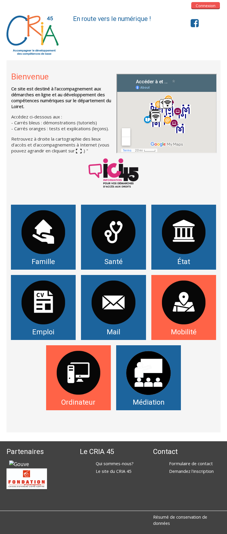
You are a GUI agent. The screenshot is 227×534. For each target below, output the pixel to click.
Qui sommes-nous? (115, 463)
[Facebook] (193, 23)
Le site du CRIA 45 (113, 471)
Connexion (205, 5)
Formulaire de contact (191, 463)
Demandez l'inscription (191, 471)
